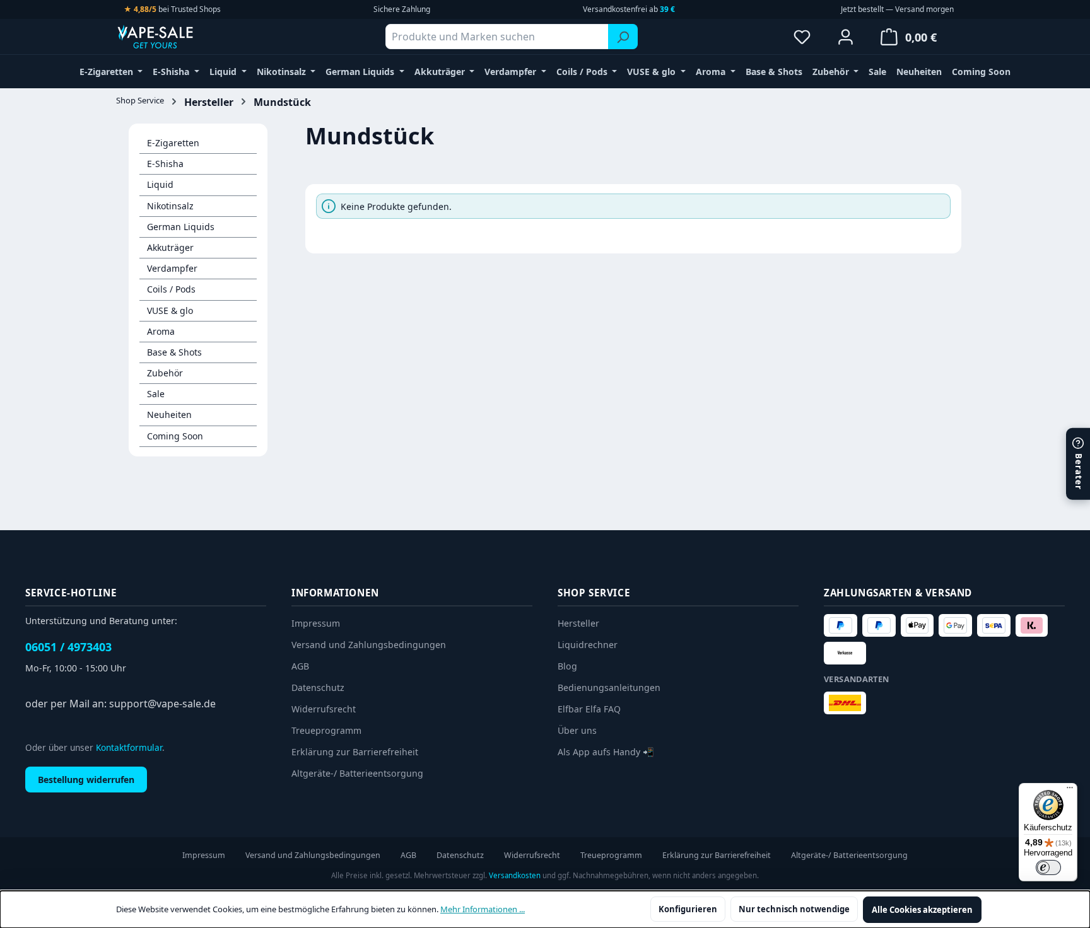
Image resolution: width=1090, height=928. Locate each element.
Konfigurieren (688, 909)
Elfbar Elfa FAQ (589, 709)
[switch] (1048, 867)
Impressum (315, 623)
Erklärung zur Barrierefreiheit (354, 752)
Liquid (160, 184)
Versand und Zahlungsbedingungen (368, 645)
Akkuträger (170, 247)
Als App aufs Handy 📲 (606, 752)
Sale (156, 394)
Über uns (577, 730)
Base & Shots (174, 352)
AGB (300, 666)
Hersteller (578, 623)
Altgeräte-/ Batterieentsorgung (357, 773)
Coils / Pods (171, 289)
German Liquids (180, 227)
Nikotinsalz (170, 206)
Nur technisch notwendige (794, 909)
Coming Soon (175, 436)
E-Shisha (165, 164)
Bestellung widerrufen (86, 780)
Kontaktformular (129, 747)
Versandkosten (515, 875)
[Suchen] (623, 36)
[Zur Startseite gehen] (179, 36)
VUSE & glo (170, 310)
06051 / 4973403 (68, 646)
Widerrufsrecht (323, 709)
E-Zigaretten (173, 143)
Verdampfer (172, 268)
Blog (567, 666)
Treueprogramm (326, 730)
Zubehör (165, 373)
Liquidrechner (588, 645)
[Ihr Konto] (845, 36)
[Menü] (1069, 790)
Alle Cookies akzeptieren (922, 909)
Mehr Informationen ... (482, 909)
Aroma (161, 331)
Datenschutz (317, 687)
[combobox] (497, 36)
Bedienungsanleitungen (609, 687)
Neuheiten (169, 414)
